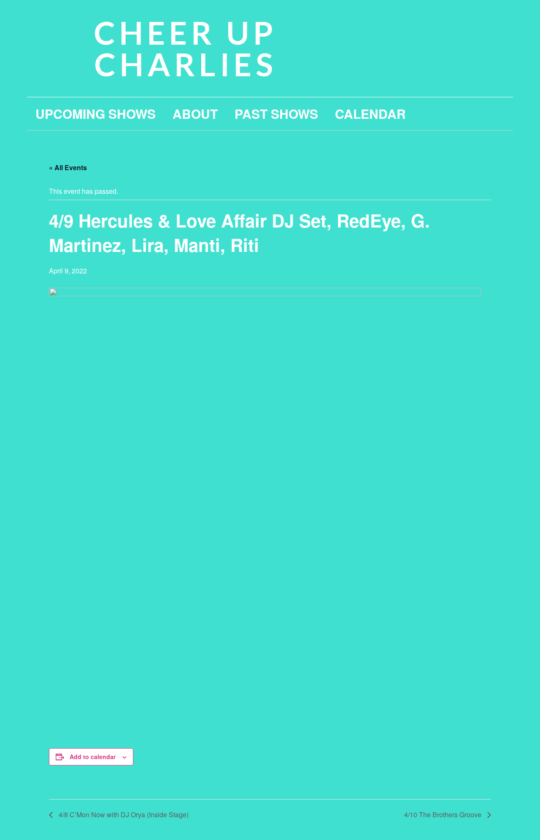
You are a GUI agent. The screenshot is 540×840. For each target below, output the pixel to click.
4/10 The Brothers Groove (443, 814)
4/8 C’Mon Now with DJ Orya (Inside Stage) (123, 814)
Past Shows (276, 113)
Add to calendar (93, 756)
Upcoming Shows (95, 113)
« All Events (68, 167)
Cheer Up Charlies (185, 48)
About (195, 113)
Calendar (370, 113)
